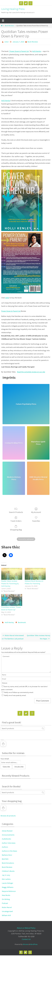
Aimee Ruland (7, 830)
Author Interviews (8, 842)
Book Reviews (9, 26)
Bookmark (22, 622)
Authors (5, 846)
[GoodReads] (30, 3)
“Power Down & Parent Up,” (19, 51)
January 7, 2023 (18, 42)
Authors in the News (9, 850)
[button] (3, 742)
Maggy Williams (7, 886)
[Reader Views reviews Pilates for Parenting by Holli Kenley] (11, 573)
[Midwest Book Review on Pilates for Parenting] (35, 573)
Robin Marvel (7, 906)
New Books (6, 894)
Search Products (16, 511)
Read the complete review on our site (31, 371)
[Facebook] (21, 3)
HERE (7, 297)
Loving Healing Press (13, 9)
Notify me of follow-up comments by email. (18, 691)
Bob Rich (5, 858)
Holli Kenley (36, 51)
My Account (36, 511)
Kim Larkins (6, 878)
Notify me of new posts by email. (15, 694)
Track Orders (15, 520)
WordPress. (34, 943)
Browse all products (8, 814)
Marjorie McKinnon (9, 890)
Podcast (5, 902)
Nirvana (25, 943)
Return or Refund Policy (26, 927)
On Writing (6, 898)
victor (6, 42)
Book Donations (8, 862)
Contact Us (26, 938)
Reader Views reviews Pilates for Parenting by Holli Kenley (10, 583)
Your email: (5, 757)
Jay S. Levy (6, 874)
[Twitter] (26, 3)
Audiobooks (6, 838)
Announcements (8, 834)
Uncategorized (7, 910)
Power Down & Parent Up (11, 310)
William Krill (6, 914)
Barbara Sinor (7, 854)
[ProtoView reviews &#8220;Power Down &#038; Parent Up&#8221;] (11, 599)
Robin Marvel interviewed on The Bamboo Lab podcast (13, 636)
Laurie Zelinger (7, 882)
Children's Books (8, 870)
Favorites (36, 520)
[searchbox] (23, 727)
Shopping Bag (16, 529)
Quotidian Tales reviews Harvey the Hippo (38, 636)
